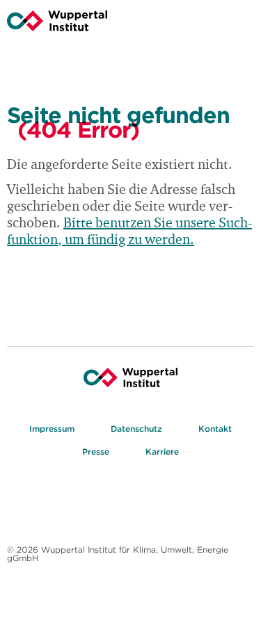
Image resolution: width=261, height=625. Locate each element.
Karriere (162, 451)
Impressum (51, 428)
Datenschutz (136, 428)
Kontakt (215, 428)
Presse (95, 451)
